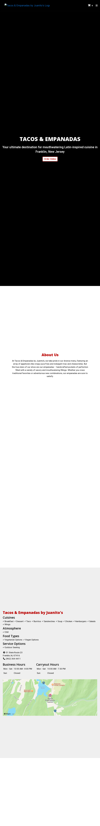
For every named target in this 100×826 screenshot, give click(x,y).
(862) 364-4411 (13, 658)
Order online (50, 159)
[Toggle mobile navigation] (96, 5)
